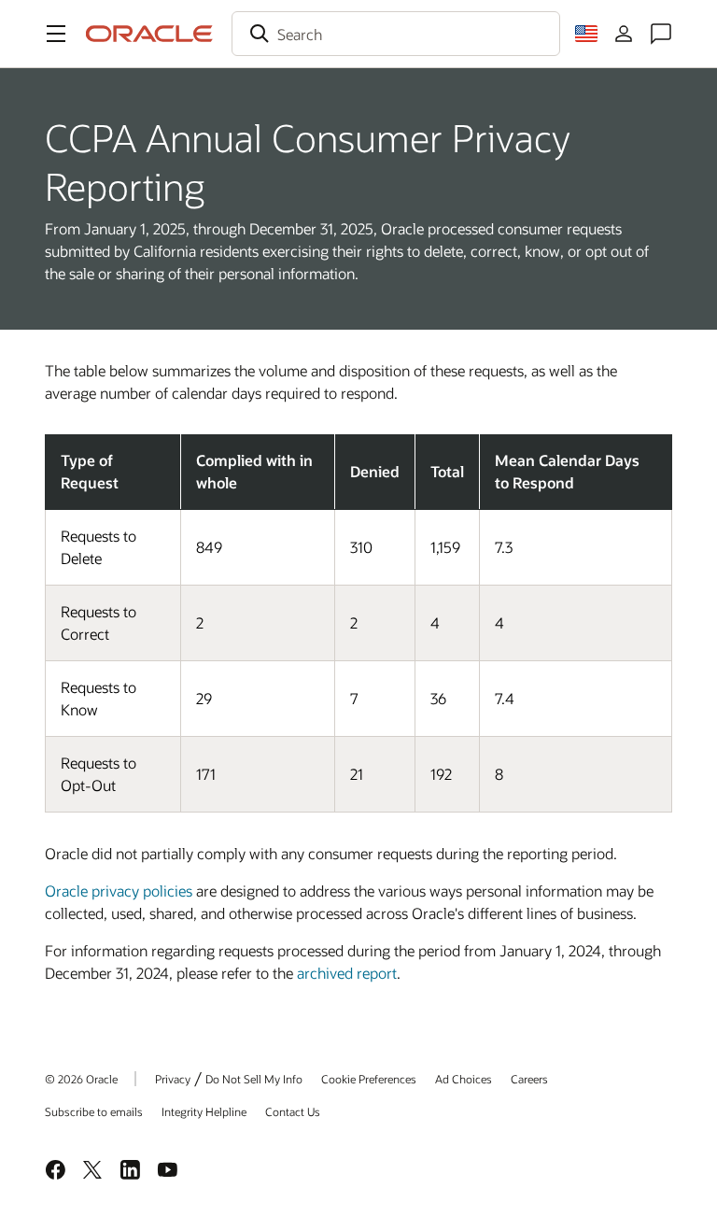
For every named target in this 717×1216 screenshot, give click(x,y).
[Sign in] (623, 33)
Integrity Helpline (204, 1111)
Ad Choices (463, 1078)
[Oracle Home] (149, 33)
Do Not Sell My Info (253, 1078)
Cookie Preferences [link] (368, 1078)
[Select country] (586, 33)
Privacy (172, 1078)
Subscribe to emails (94, 1111)
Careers (529, 1078)
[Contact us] (661, 33)
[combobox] (396, 33)
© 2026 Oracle (81, 1078)
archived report (347, 973)
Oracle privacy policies (118, 890)
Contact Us (292, 1111)
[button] (56, 33)
